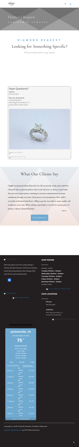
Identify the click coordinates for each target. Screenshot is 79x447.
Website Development (13, 430)
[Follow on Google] (9, 280)
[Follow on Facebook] (5, 280)
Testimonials (39, 218)
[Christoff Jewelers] (10, 294)
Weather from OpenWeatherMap (20, 419)
